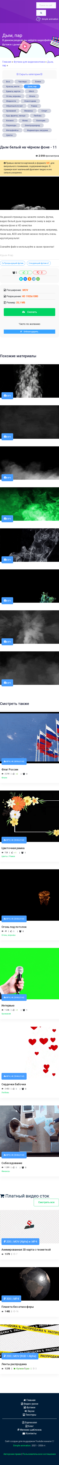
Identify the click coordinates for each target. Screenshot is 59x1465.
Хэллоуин (40, 120)
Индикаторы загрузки (37, 130)
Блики (38, 81)
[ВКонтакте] (25, 279)
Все (8, 81)
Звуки (30, 1411)
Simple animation (22, 1445)
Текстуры (30, 1414)
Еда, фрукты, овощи (15, 116)
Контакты (31, 1433)
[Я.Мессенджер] (21, 279)
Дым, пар (32, 86)
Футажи (30, 1407)
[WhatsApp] (38, 279)
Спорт (44, 111)
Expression (30, 1422)
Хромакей (11, 111)
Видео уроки (30, 1403)
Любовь (37, 116)
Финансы (28, 111)
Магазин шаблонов (30, 1429)
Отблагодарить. (30, 331)
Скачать (31, 312)
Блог (31, 1426)
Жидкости (11, 101)
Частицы (22, 81)
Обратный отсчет (14, 106)
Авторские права (12, 1454)
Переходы (11, 125)
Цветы (9, 135)
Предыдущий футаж (13, 263)
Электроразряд (32, 125)
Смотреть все (46, 1202)
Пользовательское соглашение (39, 1454)
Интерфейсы (12, 130)
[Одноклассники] (29, 279)
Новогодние (30, 101)
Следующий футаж (38, 263)
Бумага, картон (13, 91)
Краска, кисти (12, 86)
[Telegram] (34, 279)
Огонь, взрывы (13, 96)
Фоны (25, 120)
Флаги (32, 96)
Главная (6, 61)
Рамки (34, 106)
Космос (10, 120)
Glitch (31, 91)
